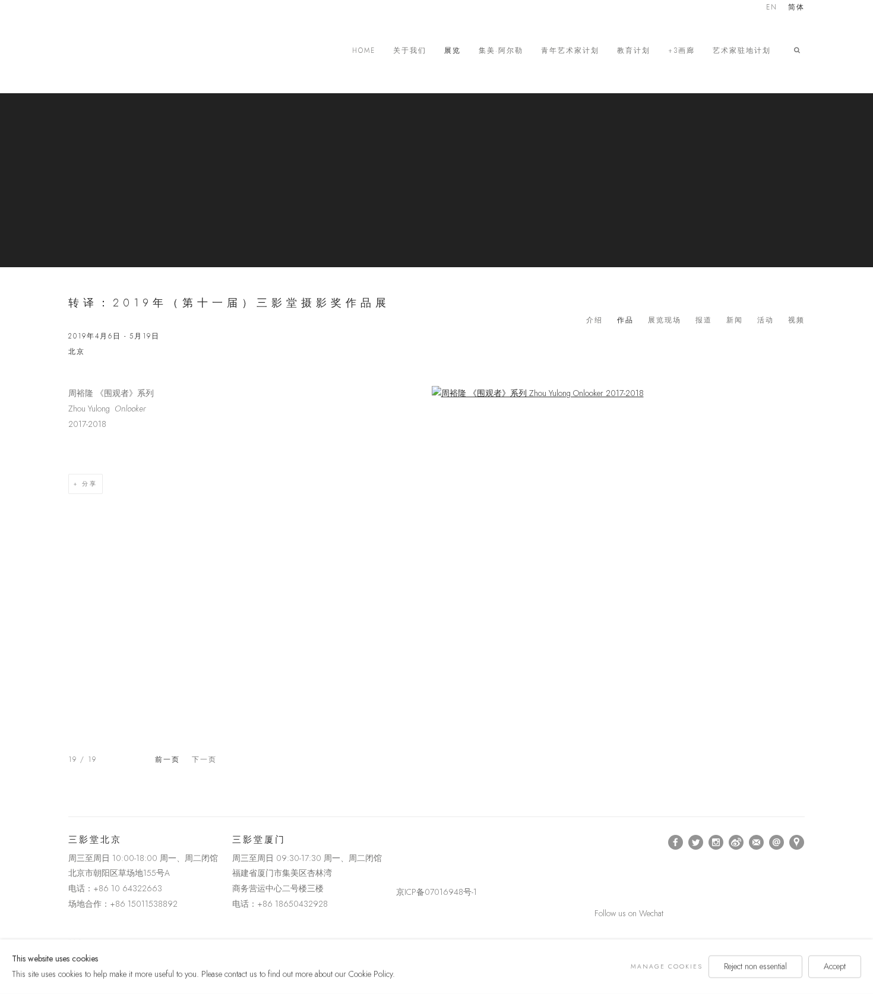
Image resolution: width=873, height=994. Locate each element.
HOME (363, 51)
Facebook (676, 842)
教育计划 (633, 51)
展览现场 (664, 320)
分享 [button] (89, 483)
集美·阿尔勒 (501, 51)
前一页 (167, 759)
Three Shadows (151, 50)
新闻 (734, 320)
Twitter (696, 842)
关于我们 (409, 51)
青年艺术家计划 (570, 51)
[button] (799, 50)
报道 (703, 320)
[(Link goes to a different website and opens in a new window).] (398, 842)
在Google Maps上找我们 (797, 842)
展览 (452, 51)
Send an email (777, 842)
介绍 (594, 320)
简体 (796, 8)
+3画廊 (681, 51)
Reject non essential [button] (755, 966)
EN (771, 8)
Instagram (716, 842)
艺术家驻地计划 (742, 51)
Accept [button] (835, 966)
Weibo (736, 842)
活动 (765, 320)
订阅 (756, 842)
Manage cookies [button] (667, 966)
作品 (625, 320)
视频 (796, 320)
